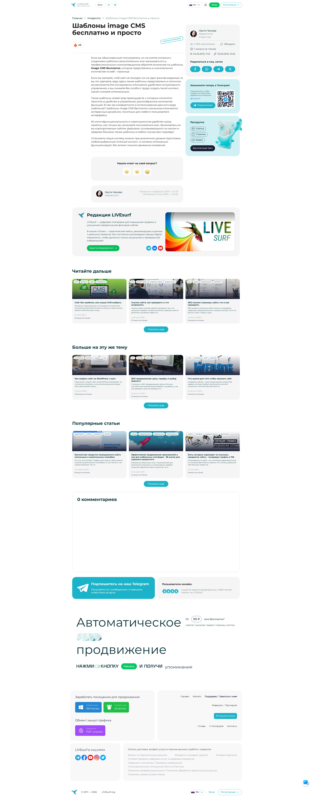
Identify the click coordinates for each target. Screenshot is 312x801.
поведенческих (211, 434)
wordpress (79, 358)
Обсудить (229, 44)
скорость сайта (156, 282)
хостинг (89, 358)
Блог (100, 5)
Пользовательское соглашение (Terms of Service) (156, 766)
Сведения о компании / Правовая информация (155, 763)
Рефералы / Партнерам (224, 705)
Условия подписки (226, 755)
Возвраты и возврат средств (191, 755)
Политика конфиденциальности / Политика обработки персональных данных (172, 770)
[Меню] (205, 4)
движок (84, 282)
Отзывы (202, 726)
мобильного (159, 434)
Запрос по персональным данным (147, 755)
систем (107, 434)
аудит (196, 282)
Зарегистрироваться (101, 248)
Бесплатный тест (203, 148)
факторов (225, 434)
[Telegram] (114, 4)
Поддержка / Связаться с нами (221, 696)
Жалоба (197, 696)
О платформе (216, 726)
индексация (170, 282)
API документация (225, 716)
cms (76, 282)
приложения (172, 434)
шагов (134, 434)
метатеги (218, 282)
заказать (197, 358)
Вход (214, 5)
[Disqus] (156, 535)
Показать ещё (156, 329)
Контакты (232, 726)
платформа (101, 282)
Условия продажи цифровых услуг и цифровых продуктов (161, 759)
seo (132, 282)
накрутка (98, 434)
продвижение (159, 358)
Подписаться (204, 105)
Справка (184, 696)
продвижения (145, 434)
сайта (89, 434)
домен (98, 358)
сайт (92, 282)
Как (189, 358)
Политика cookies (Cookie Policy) (146, 774)
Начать (129, 666)
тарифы (140, 358)
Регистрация (229, 5)
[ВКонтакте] (108, 4)
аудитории (79, 434)
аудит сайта (142, 282)
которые (198, 434)
